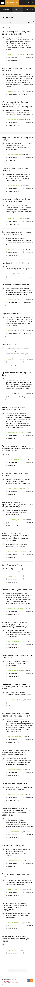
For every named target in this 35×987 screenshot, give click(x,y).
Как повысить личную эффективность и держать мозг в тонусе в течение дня (17, 504)
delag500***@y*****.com (15, 551)
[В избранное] (3, 37)
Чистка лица (7, 17)
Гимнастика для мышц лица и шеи (15, 875)
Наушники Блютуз (10, 313)
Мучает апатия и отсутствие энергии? (15, 474)
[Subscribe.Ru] (12, 2)
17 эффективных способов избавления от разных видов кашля (15, 938)
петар (10, 54)
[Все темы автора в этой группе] (12, 54)
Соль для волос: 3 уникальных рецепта (15, 169)
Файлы (17, 22)
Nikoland (15, 983)
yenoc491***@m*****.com (15, 608)
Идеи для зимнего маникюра (15, 263)
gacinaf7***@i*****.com (15, 460)
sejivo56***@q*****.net (15, 119)
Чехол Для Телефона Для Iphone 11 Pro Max (16, 69)
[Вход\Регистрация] (28, 2)
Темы (3, 22)
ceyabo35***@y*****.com (15, 432)
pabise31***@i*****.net (15, 154)
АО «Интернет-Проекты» (12, 980)
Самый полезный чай (12, 565)
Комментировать (12, 58)
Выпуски (6, 9)
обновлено (23, 54)
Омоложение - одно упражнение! (17, 589)
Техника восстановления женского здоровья (13, 408)
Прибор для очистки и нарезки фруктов (16, 373)
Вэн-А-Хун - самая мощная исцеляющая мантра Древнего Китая (16, 686)
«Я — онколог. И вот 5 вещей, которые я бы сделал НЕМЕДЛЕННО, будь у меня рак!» (17, 104)
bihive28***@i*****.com (15, 642)
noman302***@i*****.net (15, 249)
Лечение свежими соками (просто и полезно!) (17, 656)
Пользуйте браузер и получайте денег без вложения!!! (16, 32)
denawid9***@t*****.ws (15, 185)
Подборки (29, 9)
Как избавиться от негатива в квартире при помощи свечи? (16, 714)
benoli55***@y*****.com (15, 736)
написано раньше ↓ (19, 971)
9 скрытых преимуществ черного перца (17, 138)
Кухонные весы (9, 344)
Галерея (10, 22)
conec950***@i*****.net (15, 218)
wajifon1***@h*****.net (15, 671)
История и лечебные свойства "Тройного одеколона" (16, 200)
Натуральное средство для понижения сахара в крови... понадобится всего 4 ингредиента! (15, 906)
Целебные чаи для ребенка (14, 783)
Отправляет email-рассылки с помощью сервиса (17, 6)
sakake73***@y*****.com (15, 520)
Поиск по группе (27, 22)
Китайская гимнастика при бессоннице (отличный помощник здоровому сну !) (14, 624)
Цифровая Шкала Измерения (15, 284)
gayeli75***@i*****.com (15, 488)
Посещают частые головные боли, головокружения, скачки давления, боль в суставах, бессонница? (16, 811)
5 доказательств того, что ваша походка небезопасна (16, 233)
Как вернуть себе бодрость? (15, 845)
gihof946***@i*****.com (15, 576)
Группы (17, 9)
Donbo (10, 274)
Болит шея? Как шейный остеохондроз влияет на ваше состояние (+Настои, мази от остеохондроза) (16, 536)
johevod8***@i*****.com (15, 770)
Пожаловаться (29, 57)
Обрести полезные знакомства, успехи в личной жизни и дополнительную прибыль (16, 752)
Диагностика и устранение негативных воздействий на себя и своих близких (17, 448)
